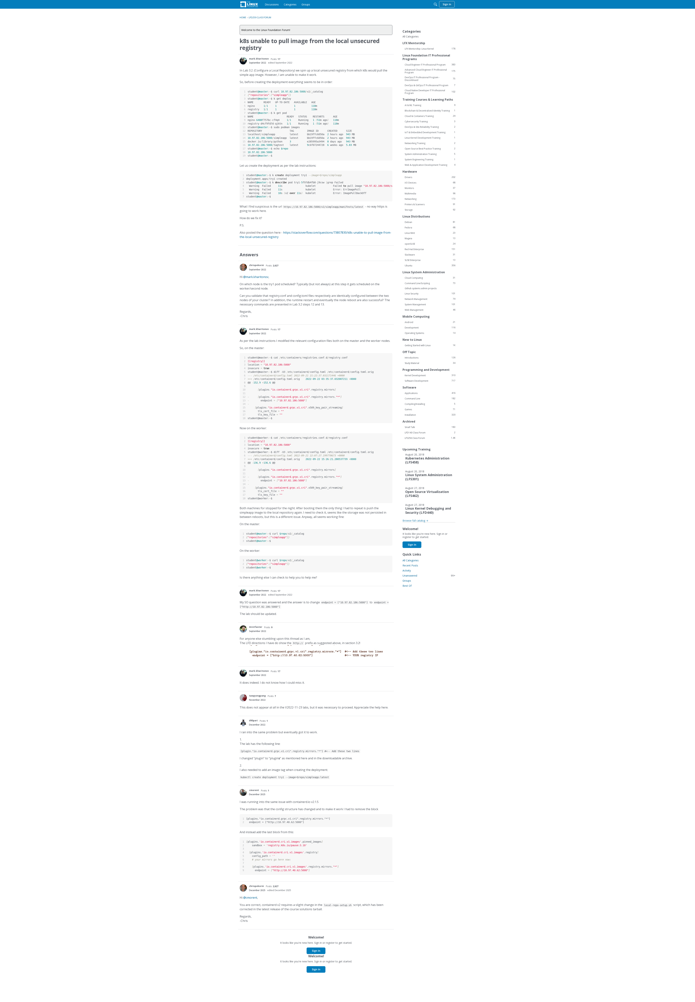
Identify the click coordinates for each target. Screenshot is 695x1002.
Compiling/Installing (430, 404)
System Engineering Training (430, 159)
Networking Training (430, 143)
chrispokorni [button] (256, 265)
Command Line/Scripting (430, 283)
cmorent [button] (254, 790)
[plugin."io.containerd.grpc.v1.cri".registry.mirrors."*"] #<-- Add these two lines (300, 751)
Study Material (430, 363)
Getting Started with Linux (430, 345)
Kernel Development (430, 375)
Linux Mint (430, 233)
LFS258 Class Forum (430, 438)
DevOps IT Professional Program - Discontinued (430, 78)
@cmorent (250, 898)
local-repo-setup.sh (337, 905)
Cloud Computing (430, 277)
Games (430, 409)
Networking (430, 199)
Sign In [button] (316, 950)
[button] (243, 60)
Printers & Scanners (430, 204)
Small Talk (430, 427)
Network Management (430, 299)
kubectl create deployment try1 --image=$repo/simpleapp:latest (285, 777)
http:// (298, 643)
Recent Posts (410, 565)
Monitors (430, 188)
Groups (407, 580)
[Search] (435, 4)
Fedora (430, 227)
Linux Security (430, 293)
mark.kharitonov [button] (259, 58)
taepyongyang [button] (257, 695)
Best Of (407, 585)
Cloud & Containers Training (430, 116)
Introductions (430, 357)
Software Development (430, 380)
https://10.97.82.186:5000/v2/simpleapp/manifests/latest (323, 206)
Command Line (430, 398)
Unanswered (429, 575)
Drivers (430, 177)
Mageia (430, 238)
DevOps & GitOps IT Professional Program (430, 85)
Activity (407, 570)
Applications (430, 393)
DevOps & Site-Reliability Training (430, 126)
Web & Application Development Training (430, 164)
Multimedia (430, 193)
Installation (430, 414)
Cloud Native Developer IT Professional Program (430, 91)
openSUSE (430, 243)
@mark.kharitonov (255, 277)
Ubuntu (430, 265)
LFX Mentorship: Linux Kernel (430, 48)
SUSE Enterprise (430, 260)
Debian (430, 222)
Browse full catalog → (415, 520)
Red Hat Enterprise (430, 249)
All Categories (411, 36)
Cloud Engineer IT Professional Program (430, 64)
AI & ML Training (430, 105)
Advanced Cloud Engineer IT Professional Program (430, 71)
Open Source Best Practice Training (430, 148)
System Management (430, 304)
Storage (430, 209)
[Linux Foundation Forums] (249, 4)
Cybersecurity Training (430, 121)
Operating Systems (430, 333)
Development (430, 327)
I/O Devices (430, 182)
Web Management (430, 309)
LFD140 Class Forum (430, 432)
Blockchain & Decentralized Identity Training (430, 110)
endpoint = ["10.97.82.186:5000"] (344, 602)
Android (430, 322)
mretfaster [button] (255, 626)
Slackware (430, 254)
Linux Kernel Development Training (430, 137)
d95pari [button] (253, 720)
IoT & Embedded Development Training (430, 132)
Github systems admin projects (421, 288)
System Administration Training (430, 154)
